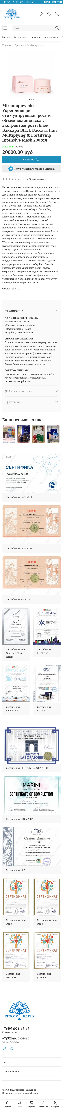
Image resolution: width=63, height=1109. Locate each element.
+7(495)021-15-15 (16, 1028)
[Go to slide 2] (31, 99)
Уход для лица (51, 37)
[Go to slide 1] (29, 99)
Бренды (6, 37)
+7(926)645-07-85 (15, 1038)
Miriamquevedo (35, 45)
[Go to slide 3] (33, 99)
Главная (6, 45)
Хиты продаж (20, 37)
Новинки (35, 37)
